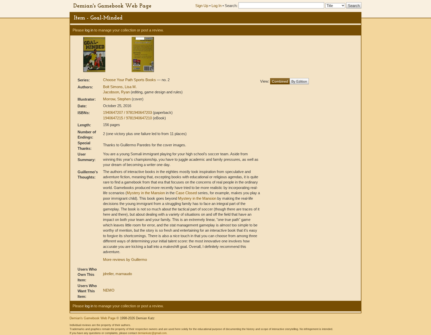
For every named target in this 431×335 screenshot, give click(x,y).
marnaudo (123, 274)
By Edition (299, 81)
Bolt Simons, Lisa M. (120, 87)
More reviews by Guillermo (125, 259)
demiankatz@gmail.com (152, 333)
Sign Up (201, 5)
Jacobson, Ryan (117, 92)
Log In (216, 5)
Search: (231, 5)
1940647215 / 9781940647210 (128, 118)
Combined (280, 81)
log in (89, 30)
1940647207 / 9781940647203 (128, 112)
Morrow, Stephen (117, 99)
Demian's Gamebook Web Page (112, 5)
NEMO (108, 290)
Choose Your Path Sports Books (130, 80)
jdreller (108, 274)
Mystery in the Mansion (146, 193)
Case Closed (186, 193)
